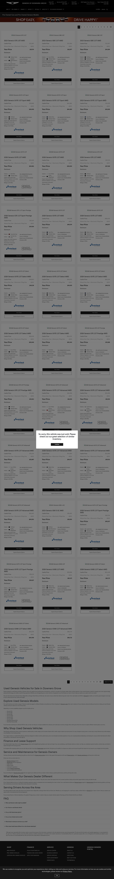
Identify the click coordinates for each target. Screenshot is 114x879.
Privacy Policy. (67, 871)
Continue (57, 444)
